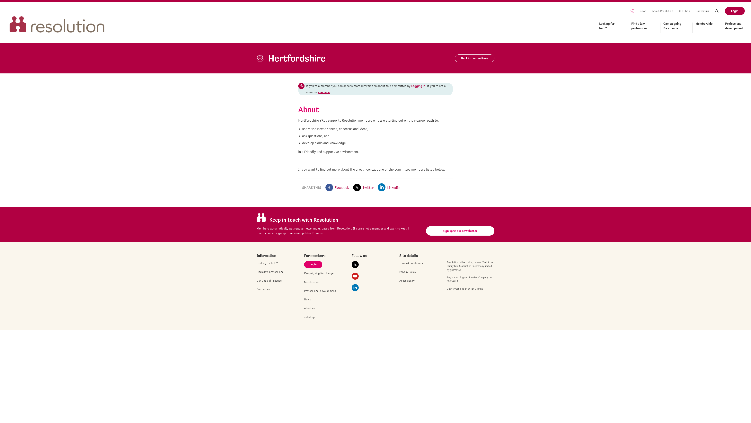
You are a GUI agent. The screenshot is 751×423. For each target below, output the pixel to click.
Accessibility (407, 280)
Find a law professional (640, 26)
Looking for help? (606, 26)
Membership (704, 23)
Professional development (734, 26)
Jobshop (309, 317)
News (643, 11)
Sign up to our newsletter (460, 231)
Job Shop (684, 11)
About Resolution (662, 11)
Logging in (418, 86)
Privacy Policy (407, 271)
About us (309, 308)
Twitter (368, 187)
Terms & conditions (411, 263)
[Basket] (632, 10)
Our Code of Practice (269, 280)
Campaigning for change (672, 26)
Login (734, 11)
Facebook (342, 187)
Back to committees (474, 58)
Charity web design (457, 288)
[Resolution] (57, 21)
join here (324, 92)
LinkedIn (393, 187)
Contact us (702, 11)
